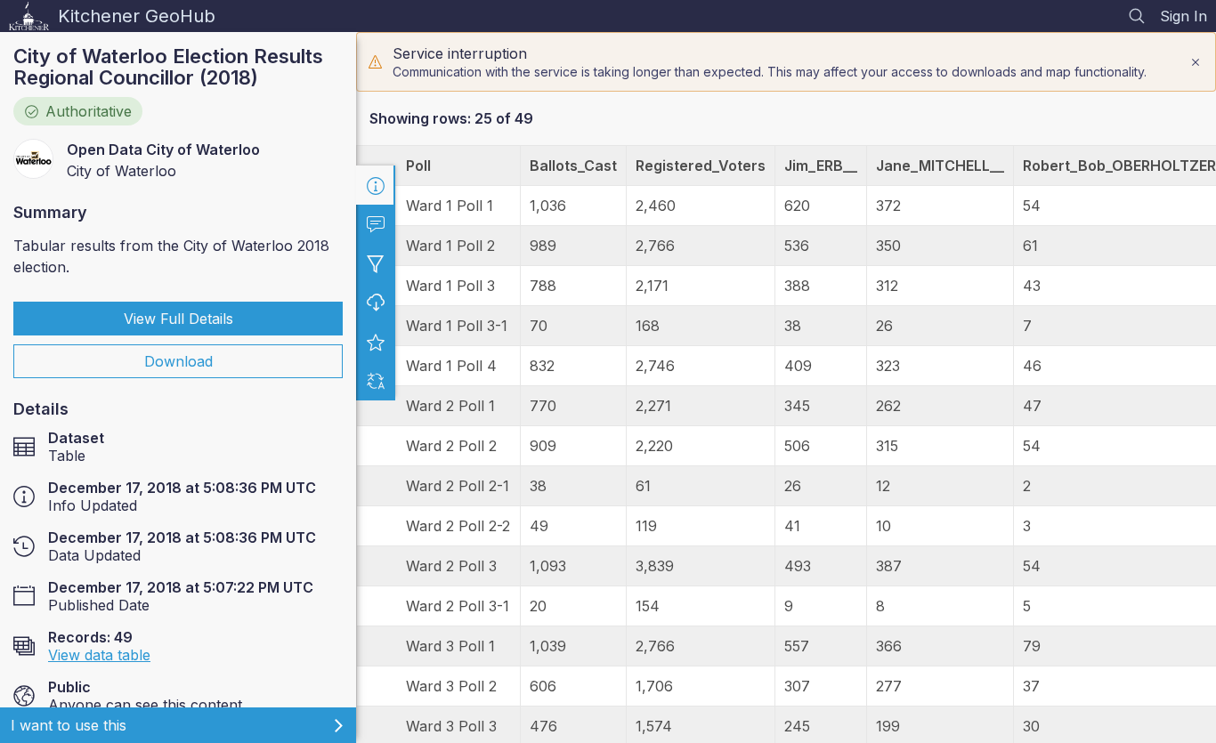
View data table (99, 655)
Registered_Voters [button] (701, 165)
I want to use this (68, 725)
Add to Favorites (375, 341)
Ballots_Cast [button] (573, 165)
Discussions (375, 224)
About (375, 185)
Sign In (1183, 16)
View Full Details (178, 318)
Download (178, 361)
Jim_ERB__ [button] (820, 165)
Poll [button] (418, 165)
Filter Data (375, 263)
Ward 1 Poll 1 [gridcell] (449, 205)
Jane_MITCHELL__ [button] (940, 165)
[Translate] (375, 380)
